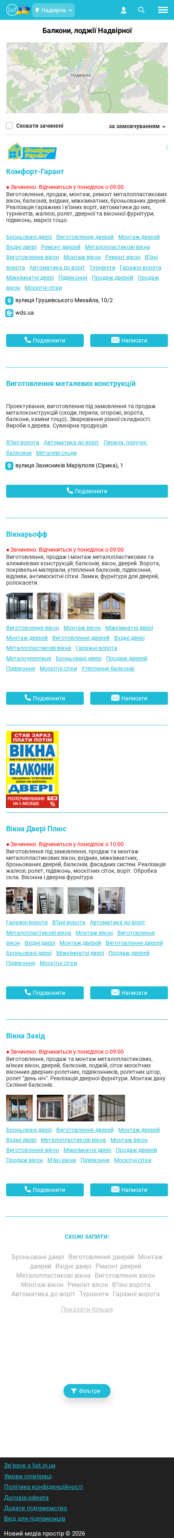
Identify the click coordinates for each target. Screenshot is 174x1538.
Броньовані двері (29, 237)
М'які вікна (61, 1160)
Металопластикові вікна (117, 247)
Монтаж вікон (82, 257)
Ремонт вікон (122, 257)
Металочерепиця (28, 658)
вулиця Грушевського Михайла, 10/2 (64, 300)
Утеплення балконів (107, 668)
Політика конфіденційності (43, 1486)
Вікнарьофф (26, 534)
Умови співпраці (28, 1476)
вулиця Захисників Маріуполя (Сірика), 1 (69, 465)
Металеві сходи (56, 453)
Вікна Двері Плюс (36, 828)
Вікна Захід (25, 1036)
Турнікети (102, 267)
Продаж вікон (24, 1160)
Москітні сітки (43, 287)
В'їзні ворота (22, 442)
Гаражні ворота (140, 267)
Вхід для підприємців (35, 1518)
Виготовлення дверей (85, 237)
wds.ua (24, 312)
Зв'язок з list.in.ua (29, 1465)
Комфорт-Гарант (35, 171)
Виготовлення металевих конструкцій (71, 383)
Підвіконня (72, 277)
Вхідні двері (21, 247)
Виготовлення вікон (32, 257)
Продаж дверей (112, 277)
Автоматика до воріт (57, 267)
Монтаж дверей (139, 237)
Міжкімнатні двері (30, 277)
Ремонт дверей (61, 247)
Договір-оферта (26, 1497)
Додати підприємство (35, 1508)
